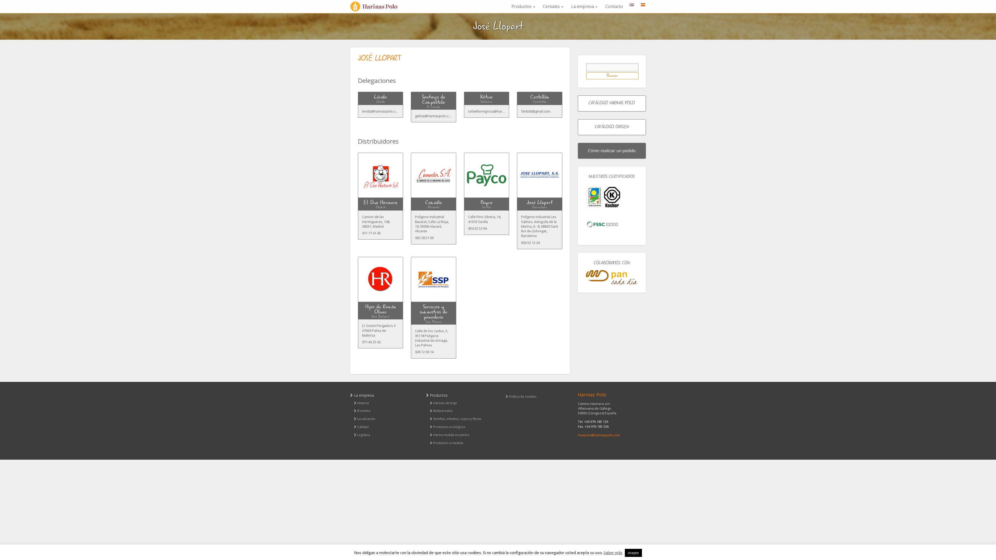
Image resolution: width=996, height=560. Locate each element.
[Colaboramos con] (612, 277)
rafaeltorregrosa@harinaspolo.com (495, 111)
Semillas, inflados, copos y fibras (457, 419)
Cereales (552, 6)
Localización (366, 419)
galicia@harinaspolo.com (434, 116)
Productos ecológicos (449, 427)
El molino (364, 411)
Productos (521, 6)
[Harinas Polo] (376, 6)
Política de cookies (522, 396)
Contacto (614, 6)
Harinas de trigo (445, 403)
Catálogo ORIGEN (612, 127)
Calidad (363, 427)
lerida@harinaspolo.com (381, 111)
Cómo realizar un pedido (612, 150)
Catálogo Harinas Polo (612, 103)
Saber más (613, 552)
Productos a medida (448, 443)
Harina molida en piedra (451, 435)
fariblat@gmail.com (535, 111)
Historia (363, 403)
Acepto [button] (633, 552)
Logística (363, 435)
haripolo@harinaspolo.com (599, 435)
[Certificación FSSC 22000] (602, 224)
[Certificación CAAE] (594, 197)
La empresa (583, 6)
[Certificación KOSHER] (612, 197)
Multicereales (443, 411)
